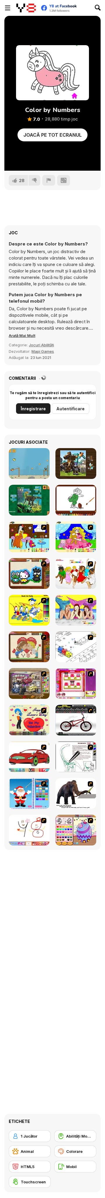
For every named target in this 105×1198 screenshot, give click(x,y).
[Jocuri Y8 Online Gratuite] (26, 8)
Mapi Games (43, 351)
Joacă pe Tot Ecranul (52, 135)
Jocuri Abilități (41, 345)
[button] (22, 335)
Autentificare (70, 408)
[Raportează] (48, 180)
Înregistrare (33, 408)
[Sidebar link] (7, 8)
